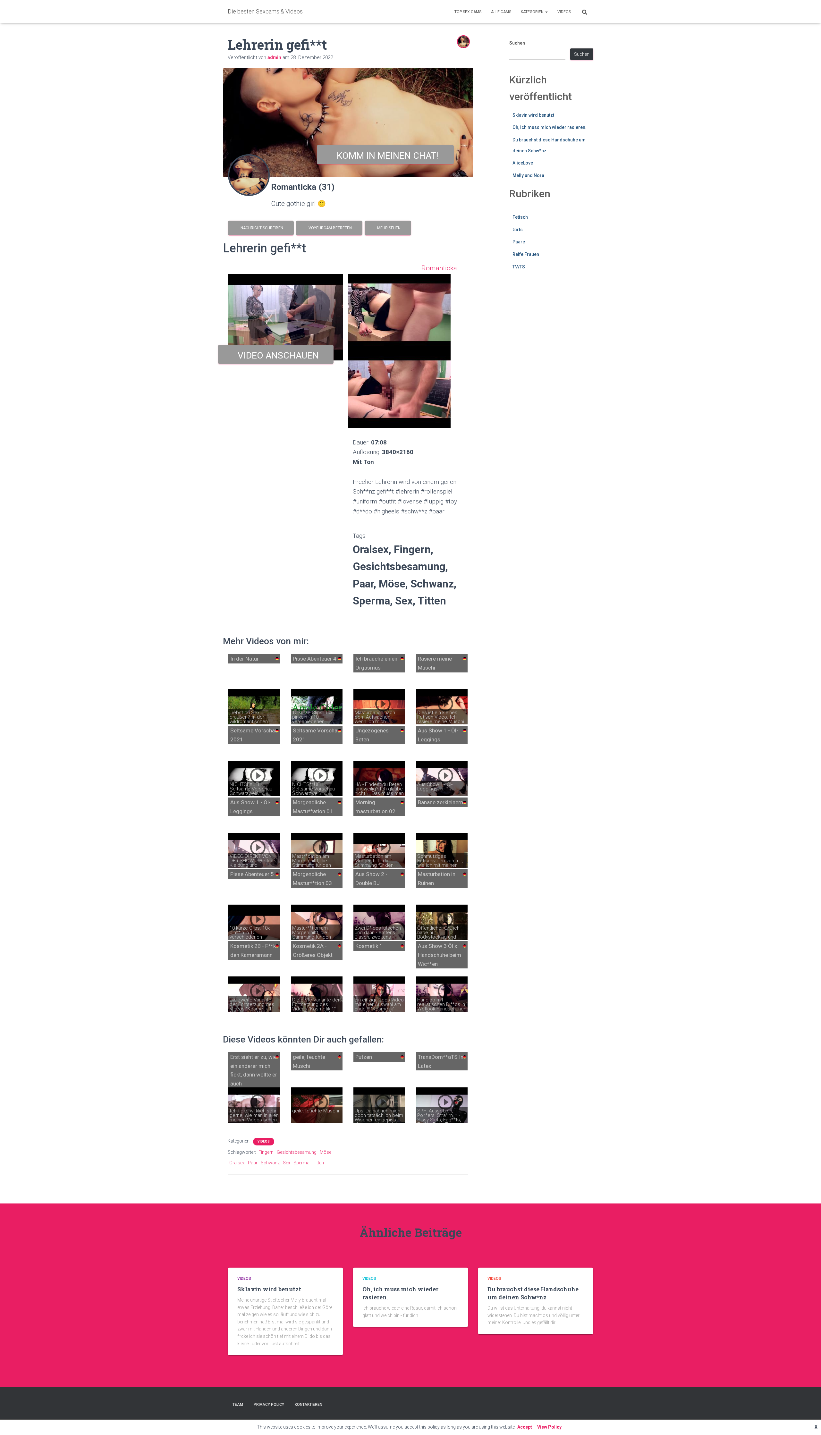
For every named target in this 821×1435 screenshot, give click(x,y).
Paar (253, 1162)
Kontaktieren (308, 1404)
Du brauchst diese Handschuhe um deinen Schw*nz (533, 1293)
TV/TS (518, 266)
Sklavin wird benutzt (533, 115)
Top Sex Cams (467, 12)
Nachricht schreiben (261, 228)
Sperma (301, 1162)
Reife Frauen (525, 254)
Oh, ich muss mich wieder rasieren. (549, 127)
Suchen (517, 43)
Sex (286, 1162)
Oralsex (237, 1162)
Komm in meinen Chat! (385, 155)
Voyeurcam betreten (329, 228)
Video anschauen (276, 355)
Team (238, 1404)
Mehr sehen (388, 228)
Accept (524, 1427)
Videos (564, 12)
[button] (546, 12)
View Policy (549, 1427)
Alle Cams (501, 12)
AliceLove (522, 162)
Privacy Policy (269, 1404)
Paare (518, 241)
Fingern (266, 1152)
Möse (325, 1152)
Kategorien (533, 12)
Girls (517, 229)
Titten (318, 1162)
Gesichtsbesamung (297, 1152)
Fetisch (520, 217)
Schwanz (270, 1162)
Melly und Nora (528, 175)
